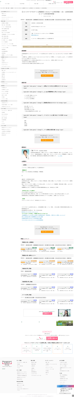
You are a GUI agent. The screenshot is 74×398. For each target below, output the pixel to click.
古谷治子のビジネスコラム (6, 106)
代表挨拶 (3, 112)
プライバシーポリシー (63, 380)
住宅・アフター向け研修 (6, 32)
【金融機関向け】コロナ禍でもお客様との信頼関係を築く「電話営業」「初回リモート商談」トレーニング (43, 215)
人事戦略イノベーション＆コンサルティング (9, 72)
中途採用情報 (4, 119)
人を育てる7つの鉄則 (63, 362)
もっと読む (60, 155)
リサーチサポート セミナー (6, 66)
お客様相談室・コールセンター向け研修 (8, 34)
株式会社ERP (19, 379)
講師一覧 (67, 3)
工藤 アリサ (69, 19)
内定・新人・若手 (29, 19)
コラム (3, 121)
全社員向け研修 (4, 30)
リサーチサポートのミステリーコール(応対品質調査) (32, 220)
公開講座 (3, 60)
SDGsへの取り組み (5, 114)
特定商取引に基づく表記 (64, 378)
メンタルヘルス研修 (5, 47)
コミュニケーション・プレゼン (60, 19)
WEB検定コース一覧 (5, 89)
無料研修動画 (48, 0)
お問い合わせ (52, 338)
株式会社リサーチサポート (6, 129)
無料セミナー (4, 13)
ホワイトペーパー (40, 0)
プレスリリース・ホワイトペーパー (7, 17)
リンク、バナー (62, 382)
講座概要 (28, 46)
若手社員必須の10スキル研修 (64, 370)
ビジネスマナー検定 (5, 93)
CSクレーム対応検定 (5, 91)
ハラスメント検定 (5, 98)
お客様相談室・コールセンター (38, 19)
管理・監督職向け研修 (5, 28)
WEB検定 (47, 370)
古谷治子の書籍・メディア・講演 (7, 104)
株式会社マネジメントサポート (7, 127)
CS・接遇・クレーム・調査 (49, 19)
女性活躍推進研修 (5, 51)
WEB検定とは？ (4, 87)
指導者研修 (3, 53)
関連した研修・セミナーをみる (47, 75)
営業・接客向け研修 (5, 36)
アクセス (3, 123)
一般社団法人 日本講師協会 (6, 131)
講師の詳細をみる (35, 35)
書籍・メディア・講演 (20, 385)
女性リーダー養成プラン (64, 364)
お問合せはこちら (48, 313)
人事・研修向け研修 (5, 38)
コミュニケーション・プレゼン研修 (7, 43)
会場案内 (65, 46)
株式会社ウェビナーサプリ (6, 133)
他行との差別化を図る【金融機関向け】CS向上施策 (32, 216)
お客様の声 (3, 79)
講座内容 (41, 46)
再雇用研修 (3, 49)
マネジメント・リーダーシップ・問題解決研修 (9, 45)
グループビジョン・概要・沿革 (7, 110)
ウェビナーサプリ (5, 64)
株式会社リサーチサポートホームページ (30, 211)
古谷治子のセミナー (5, 62)
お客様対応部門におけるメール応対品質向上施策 (32, 218)
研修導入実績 (33, 364)
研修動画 (3, 74)
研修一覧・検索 (33, 362)
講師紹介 (53, 46)
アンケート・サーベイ (31, 0)
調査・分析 (3, 70)
